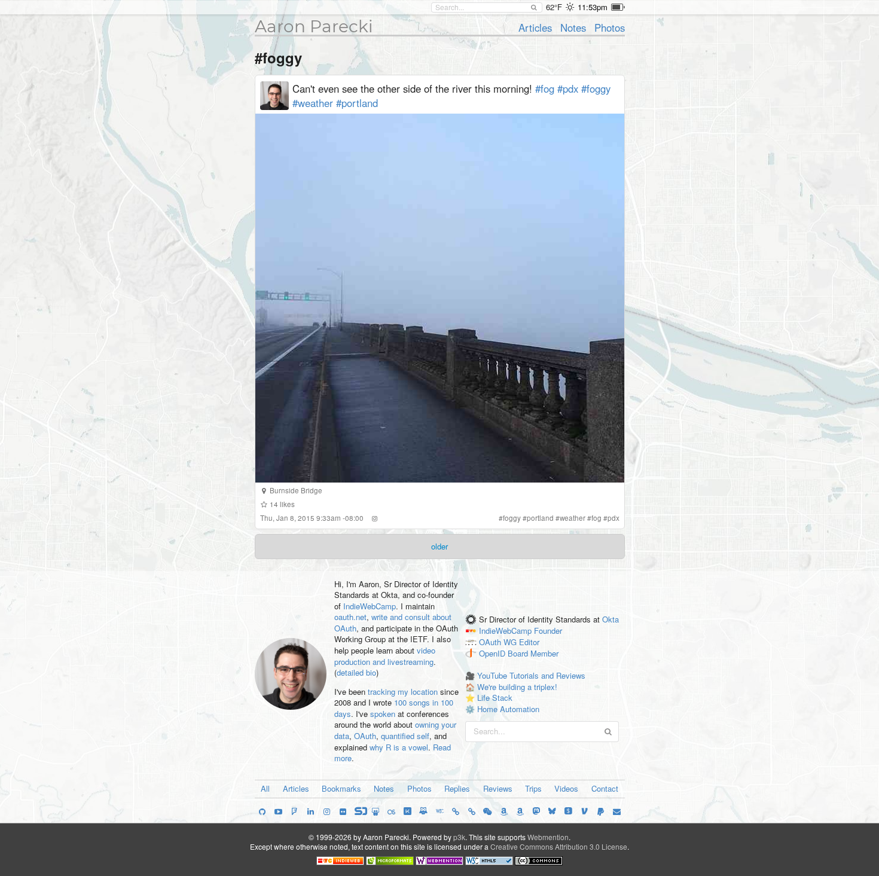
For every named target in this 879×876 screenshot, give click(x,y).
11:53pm (593, 7)
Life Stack (494, 697)
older (439, 546)
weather (572, 518)
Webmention (548, 837)
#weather (312, 103)
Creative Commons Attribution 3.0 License (558, 846)
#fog (544, 88)
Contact (604, 788)
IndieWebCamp (369, 606)
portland (540, 518)
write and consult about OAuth (392, 622)
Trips (533, 788)
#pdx (567, 88)
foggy (512, 518)
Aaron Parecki (314, 26)
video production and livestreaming (384, 656)
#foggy (596, 88)
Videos (566, 788)
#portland (357, 103)
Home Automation (508, 709)
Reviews (497, 788)
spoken (382, 713)
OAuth (365, 735)
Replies (457, 788)
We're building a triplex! (517, 686)
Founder (548, 630)
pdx (613, 518)
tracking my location (403, 691)
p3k (459, 837)
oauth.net (350, 616)
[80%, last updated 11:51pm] (618, 7)
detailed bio (356, 672)
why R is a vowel (399, 747)
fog (596, 518)
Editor (529, 642)
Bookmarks (341, 788)
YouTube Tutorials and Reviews (531, 675)
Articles (535, 27)
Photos (609, 27)
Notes (573, 27)
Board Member (533, 653)
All (265, 788)
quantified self (405, 735)
